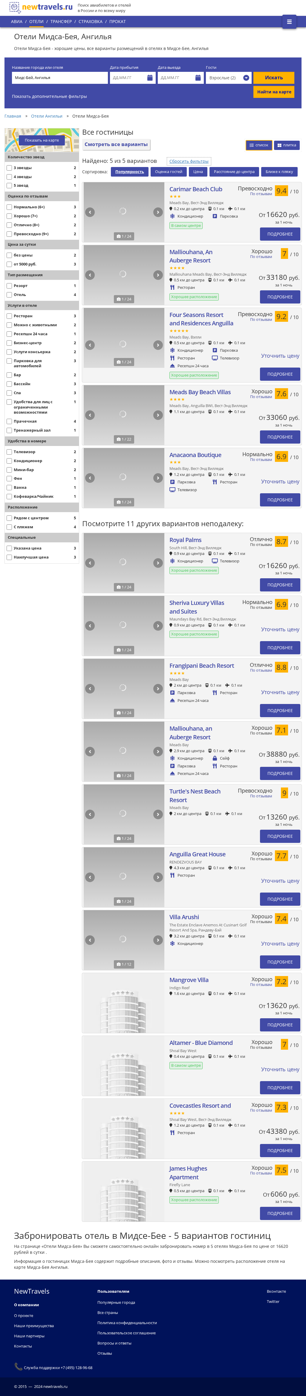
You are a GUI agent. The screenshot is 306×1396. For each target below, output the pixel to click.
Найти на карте (274, 92)
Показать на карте (42, 140)
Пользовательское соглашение (126, 1333)
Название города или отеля (37, 67)
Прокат (117, 21)
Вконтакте (276, 1291)
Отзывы (104, 1353)
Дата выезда (169, 67)
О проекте (23, 1315)
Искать (274, 77)
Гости (211, 67)
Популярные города (116, 1302)
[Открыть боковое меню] (289, 22)
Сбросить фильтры (189, 161)
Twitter (273, 1301)
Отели (36, 21)
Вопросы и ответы (114, 1343)
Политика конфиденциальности (127, 1322)
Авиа (16, 21)
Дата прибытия (124, 67)
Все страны (107, 1312)
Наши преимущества (34, 1325)
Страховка (90, 21)
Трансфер (61, 21)
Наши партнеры (29, 1336)
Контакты (23, 1346)
